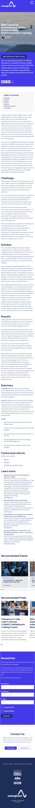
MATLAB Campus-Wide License (14, 56)
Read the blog (8, 527)
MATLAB (6, 459)
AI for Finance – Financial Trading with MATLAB (13, 581)
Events (16, 764)
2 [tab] (2, 589)
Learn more (7, 108)
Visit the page (8, 511)
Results (6, 102)
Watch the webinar (9, 543)
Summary (6, 104)
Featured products (10, 106)
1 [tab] (1, 589)
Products (5, 764)
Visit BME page (8, 497)
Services (11, 764)
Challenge (7, 98)
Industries (21, 764)
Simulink (6, 462)
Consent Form (9, 707)
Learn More (6, 585)
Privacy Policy (9, 711)
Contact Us (11, 748)
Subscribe (6, 716)
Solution (6, 100)
